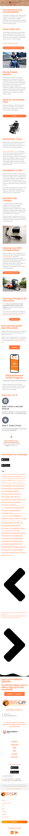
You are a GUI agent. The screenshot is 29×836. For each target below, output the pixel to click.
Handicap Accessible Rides (6, 483)
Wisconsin (10, 555)
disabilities (4, 480)
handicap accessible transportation (19, 483)
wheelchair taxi (15, 544)
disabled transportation (17, 482)
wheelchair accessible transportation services (12, 541)
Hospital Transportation (21, 505)
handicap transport (9, 499)
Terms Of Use (5, 817)
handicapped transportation (12, 486)
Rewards (4, 814)
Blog (3, 808)
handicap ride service (10, 497)
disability (9, 480)
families (23, 482)
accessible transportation (17, 474)
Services (4, 800)
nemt (10, 513)
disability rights (22, 480)
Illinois (2, 508)
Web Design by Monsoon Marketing (14, 788)
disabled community (8, 482)
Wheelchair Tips (15, 4)
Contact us (4, 811)
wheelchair (3, 530)
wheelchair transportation (13, 547)
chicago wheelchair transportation (16, 478)
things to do (19, 520)
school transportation (13, 520)
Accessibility (4, 474)
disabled (3, 482)
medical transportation (14, 507)
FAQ (3, 806)
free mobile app (16, 340)
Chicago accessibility (14, 476)
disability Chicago (15, 480)
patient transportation (5, 520)
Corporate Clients (6, 803)
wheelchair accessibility (13, 530)
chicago (4, 476)
